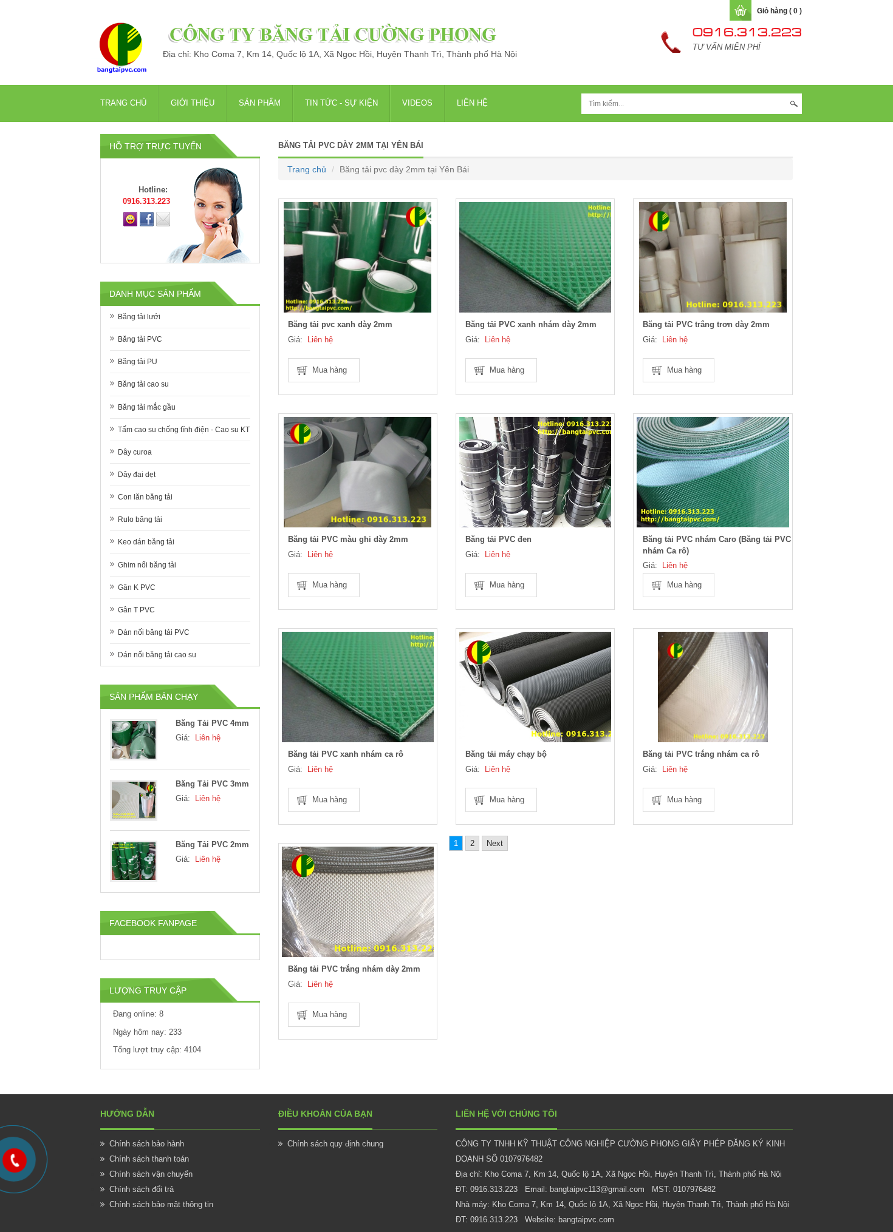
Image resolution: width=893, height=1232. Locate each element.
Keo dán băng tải (146, 542)
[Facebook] (147, 218)
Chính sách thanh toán (149, 1158)
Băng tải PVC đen (498, 539)
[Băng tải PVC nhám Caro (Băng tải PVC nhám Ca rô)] (713, 472)
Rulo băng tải (140, 519)
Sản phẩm (260, 102)
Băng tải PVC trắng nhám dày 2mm (354, 968)
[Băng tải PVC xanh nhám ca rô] (358, 687)
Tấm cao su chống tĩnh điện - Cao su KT (184, 429)
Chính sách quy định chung (335, 1143)
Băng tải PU (137, 361)
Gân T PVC (136, 610)
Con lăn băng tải (145, 497)
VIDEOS (417, 102)
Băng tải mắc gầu (147, 407)
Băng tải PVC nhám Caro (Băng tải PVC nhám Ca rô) (717, 545)
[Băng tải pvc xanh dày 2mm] (358, 257)
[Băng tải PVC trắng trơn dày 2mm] (713, 257)
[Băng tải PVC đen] (535, 472)
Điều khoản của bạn (325, 1114)
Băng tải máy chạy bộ (506, 754)
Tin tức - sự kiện (341, 102)
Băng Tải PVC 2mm (212, 844)
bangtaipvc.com (586, 1219)
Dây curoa (135, 452)
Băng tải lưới (139, 317)
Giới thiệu (192, 102)
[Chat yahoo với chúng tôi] (130, 218)
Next (495, 843)
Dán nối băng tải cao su (157, 655)
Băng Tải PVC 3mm (212, 783)
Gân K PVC (137, 587)
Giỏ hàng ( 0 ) (779, 11)
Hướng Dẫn (127, 1114)
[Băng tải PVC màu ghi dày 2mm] (358, 472)
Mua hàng (329, 369)
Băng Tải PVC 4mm (212, 723)
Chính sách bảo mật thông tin (161, 1204)
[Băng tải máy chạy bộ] (535, 687)
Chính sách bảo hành (146, 1143)
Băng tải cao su (143, 384)
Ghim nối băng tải (147, 565)
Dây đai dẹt (137, 474)
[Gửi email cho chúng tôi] (163, 218)
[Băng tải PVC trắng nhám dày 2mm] (358, 902)
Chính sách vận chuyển (151, 1174)
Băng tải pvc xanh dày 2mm (340, 324)
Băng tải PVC (140, 339)
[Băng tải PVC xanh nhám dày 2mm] (535, 257)
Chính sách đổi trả (141, 1189)
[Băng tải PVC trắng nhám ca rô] (713, 687)
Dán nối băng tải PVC (154, 632)
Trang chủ (123, 102)
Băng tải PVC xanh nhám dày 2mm (531, 324)
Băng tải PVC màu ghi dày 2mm (348, 539)
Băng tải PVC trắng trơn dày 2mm (706, 324)
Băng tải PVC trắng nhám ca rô (701, 754)
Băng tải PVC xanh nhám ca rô (345, 754)
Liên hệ (472, 102)
